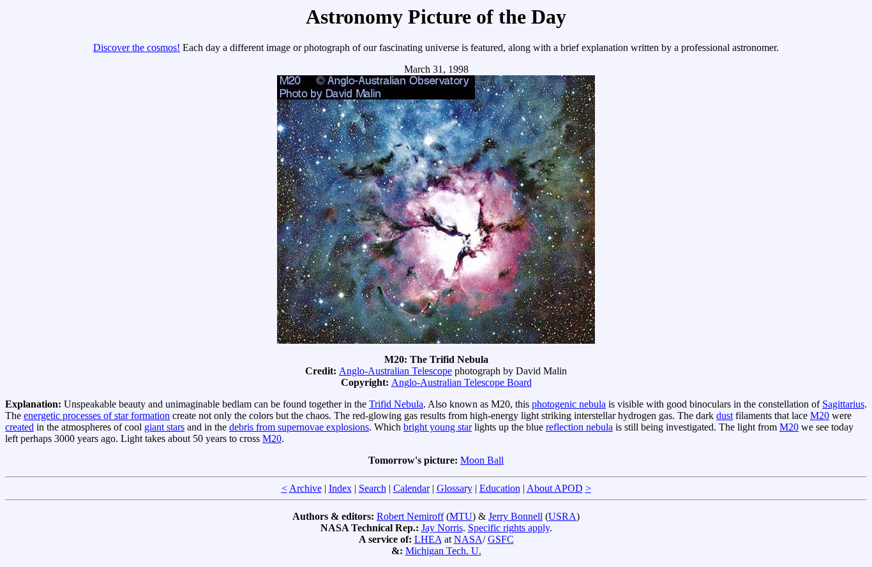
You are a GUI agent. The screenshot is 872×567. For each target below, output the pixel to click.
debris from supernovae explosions (299, 427)
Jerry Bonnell (515, 516)
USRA (562, 516)
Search (372, 488)
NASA (468, 539)
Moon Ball (482, 460)
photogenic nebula (569, 404)
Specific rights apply (509, 527)
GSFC (501, 539)
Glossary (454, 488)
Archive (305, 488)
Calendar (411, 488)
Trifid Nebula (396, 404)
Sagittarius (843, 404)
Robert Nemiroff (410, 516)
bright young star (437, 427)
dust (724, 415)
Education (499, 488)
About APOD (555, 488)
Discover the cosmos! (136, 47)
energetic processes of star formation (97, 415)
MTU (460, 516)
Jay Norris (442, 527)
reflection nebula (579, 427)
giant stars (164, 427)
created (19, 427)
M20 (819, 415)
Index (340, 488)
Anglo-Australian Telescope (395, 370)
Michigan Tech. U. (443, 550)
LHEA (428, 539)
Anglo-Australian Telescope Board (461, 382)
